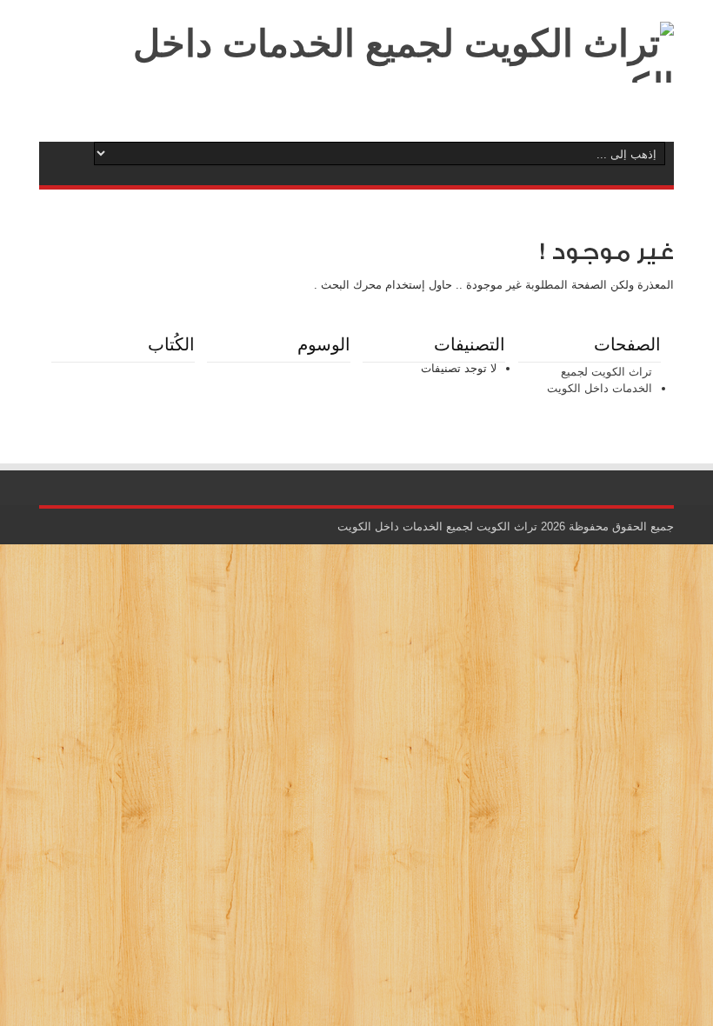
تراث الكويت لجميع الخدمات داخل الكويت (599, 380)
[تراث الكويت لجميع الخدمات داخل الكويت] (356, 87)
